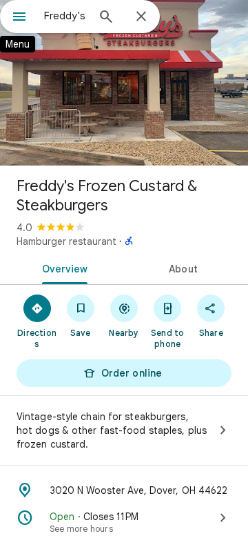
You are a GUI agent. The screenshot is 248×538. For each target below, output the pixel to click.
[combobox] (65, 16)
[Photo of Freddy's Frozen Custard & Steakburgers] (124, 83)
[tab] (62, 267)
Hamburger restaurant (66, 241)
